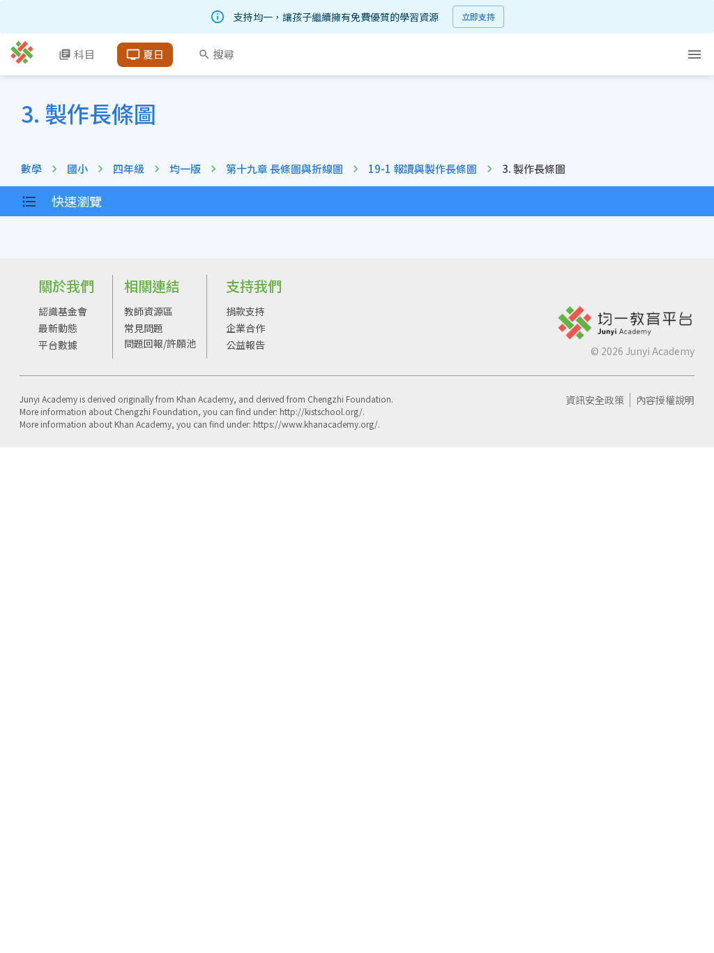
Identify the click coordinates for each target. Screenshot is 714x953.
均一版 (185, 168)
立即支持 (478, 16)
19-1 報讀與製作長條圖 (422, 168)
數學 (31, 168)
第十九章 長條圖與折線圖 (284, 168)
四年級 (128, 168)
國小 (77, 168)
